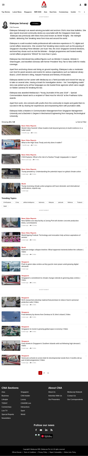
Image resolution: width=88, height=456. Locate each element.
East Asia (53, 12)
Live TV (5, 411)
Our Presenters (54, 399)
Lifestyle (5, 399)
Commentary (63, 12)
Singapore (28, 12)
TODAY (81, 12)
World (23, 184)
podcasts (60, 202)
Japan (5, 206)
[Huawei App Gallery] (47, 436)
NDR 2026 (37, 12)
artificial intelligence (28, 202)
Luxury (23, 399)
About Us (51, 392)
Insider (73, 12)
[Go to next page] (48, 373)
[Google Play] (36, 435)
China (17, 202)
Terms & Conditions (30, 452)
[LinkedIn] (46, 430)
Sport (23, 411)
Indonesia (41, 202)
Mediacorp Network (74, 392)
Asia (45, 12)
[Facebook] (36, 430)
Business (5, 396)
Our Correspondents (75, 399)
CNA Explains (7, 202)
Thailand (79, 202)
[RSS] (52, 430)
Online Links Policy (70, 452)
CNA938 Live (26, 403)
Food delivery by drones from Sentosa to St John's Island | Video (45, 314)
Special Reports (8, 414)
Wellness (70, 202)
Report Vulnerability (56, 452)
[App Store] (39, 435)
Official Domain (17, 452)
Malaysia (51, 202)
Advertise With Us (55, 396)
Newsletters (6, 418)
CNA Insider (25, 396)
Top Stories (6, 12)
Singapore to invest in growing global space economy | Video (44, 329)
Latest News (17, 12)
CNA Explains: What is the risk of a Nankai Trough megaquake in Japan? (49, 157)
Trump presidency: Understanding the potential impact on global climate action (51, 171)
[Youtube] (41, 430)
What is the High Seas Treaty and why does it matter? (41, 142)
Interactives (25, 407)
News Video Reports (28, 126)
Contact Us (71, 396)
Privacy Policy (42, 452)
